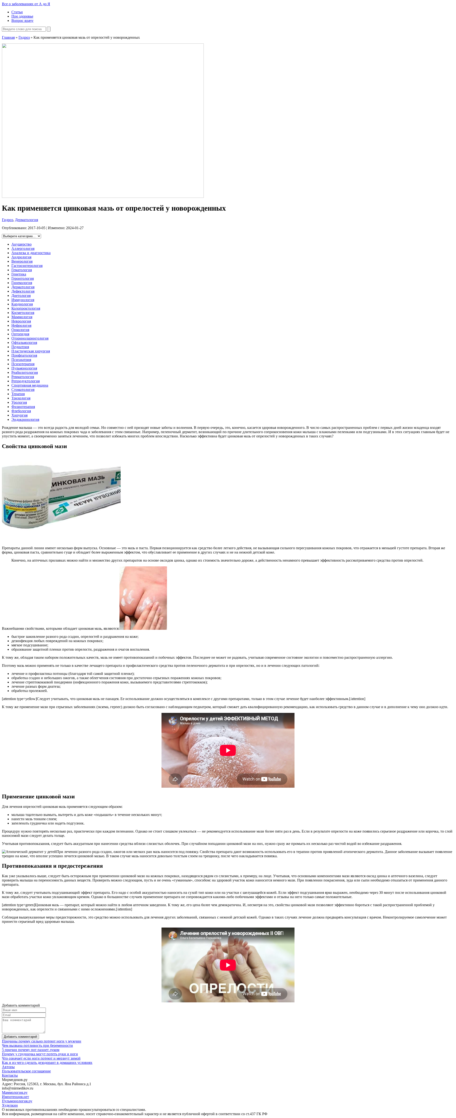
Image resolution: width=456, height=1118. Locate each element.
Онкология (20, 330)
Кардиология (22, 304)
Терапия (18, 394)
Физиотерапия (23, 407)
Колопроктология (25, 308)
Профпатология (24, 355)
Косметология (22, 313)
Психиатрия (21, 360)
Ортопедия (20, 334)
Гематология (21, 270)
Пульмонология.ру (17, 1101)
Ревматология (22, 377)
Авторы (8, 1067)
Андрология (21, 257)
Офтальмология (24, 343)
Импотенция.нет (15, 1097)
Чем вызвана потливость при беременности (37, 1045)
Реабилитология (24, 372)
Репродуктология (25, 381)
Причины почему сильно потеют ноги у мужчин (41, 1041)
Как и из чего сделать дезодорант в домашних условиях (47, 1063)
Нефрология (21, 325)
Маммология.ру (15, 1092)
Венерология (22, 261)
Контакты (10, 1075)
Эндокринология (25, 419)
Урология (19, 402)
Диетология (21, 296)
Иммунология (22, 300)
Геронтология (22, 278)
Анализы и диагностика (31, 253)
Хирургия (19, 415)
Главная (8, 37)
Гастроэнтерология (27, 266)
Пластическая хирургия (30, 351)
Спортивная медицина (29, 385)
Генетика (18, 274)
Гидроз (24, 37)
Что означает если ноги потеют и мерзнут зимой (41, 1058)
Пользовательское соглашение (26, 1071)
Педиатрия (20, 347)
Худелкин (10, 1105)
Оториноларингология (29, 338)
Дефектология (22, 291)
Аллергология (22, 248)
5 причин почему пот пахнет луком (30, 1050)
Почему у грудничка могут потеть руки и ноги (40, 1054)
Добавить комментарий (20, 1036)
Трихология (20, 398)
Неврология (21, 321)
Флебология (21, 411)
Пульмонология (24, 368)
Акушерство (21, 244)
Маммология (21, 317)
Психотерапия (22, 364)
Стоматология (22, 390)
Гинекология (21, 283)
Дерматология (26, 220)
